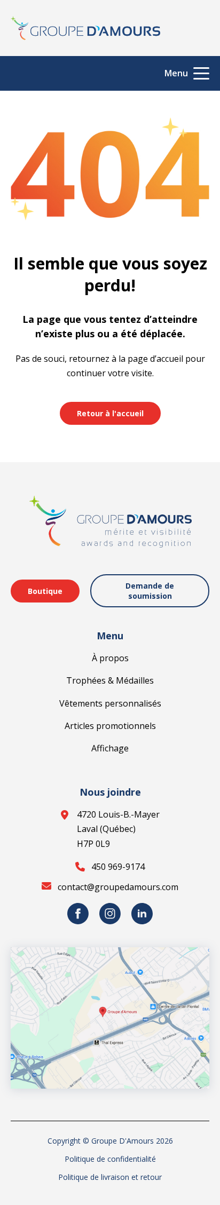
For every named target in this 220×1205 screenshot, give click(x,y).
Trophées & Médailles (110, 680)
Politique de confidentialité (110, 1159)
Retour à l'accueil (110, 413)
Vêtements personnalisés (110, 703)
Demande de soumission (149, 591)
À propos (110, 658)
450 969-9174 (118, 867)
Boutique (45, 591)
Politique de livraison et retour (110, 1177)
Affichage (110, 748)
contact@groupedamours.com (118, 887)
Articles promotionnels (110, 726)
